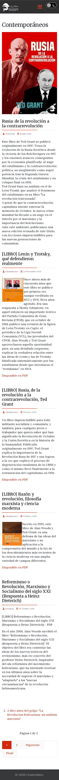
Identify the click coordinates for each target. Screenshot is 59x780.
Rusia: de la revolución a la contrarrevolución (25, 123)
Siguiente (33, 745)
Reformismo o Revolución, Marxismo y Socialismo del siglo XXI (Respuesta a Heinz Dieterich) (26, 591)
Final (9, 753)
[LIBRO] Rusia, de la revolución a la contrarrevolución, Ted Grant (24, 397)
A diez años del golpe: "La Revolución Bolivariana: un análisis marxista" (32, 715)
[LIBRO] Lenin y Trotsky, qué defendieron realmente (26, 259)
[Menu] (39, 7)
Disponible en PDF (15, 375)
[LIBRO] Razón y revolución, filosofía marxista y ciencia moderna (21, 501)
